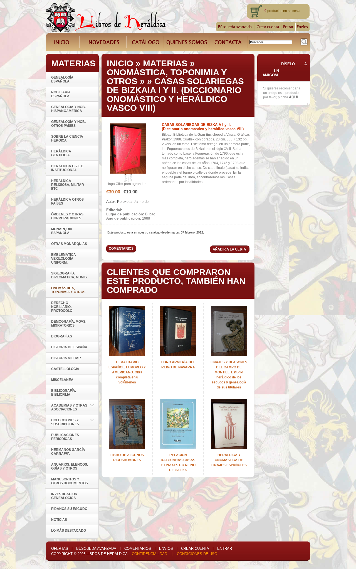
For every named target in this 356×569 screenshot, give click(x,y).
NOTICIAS (59, 520)
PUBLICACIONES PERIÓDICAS (65, 437)
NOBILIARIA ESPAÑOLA (61, 94)
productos (273, 11)
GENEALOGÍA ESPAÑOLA (62, 79)
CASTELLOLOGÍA (65, 369)
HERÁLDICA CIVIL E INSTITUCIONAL (67, 168)
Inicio (120, 63)
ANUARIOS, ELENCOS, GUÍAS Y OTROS (69, 466)
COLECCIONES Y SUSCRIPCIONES (65, 422)
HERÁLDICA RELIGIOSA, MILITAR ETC (67, 185)
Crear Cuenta (195, 548)
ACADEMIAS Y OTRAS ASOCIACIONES (69, 407)
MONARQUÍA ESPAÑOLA (61, 231)
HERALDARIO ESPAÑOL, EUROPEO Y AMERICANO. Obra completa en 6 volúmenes (127, 372)
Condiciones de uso (197, 554)
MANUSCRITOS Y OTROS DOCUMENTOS (69, 481)
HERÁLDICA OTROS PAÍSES (67, 201)
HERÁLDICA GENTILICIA (61, 153)
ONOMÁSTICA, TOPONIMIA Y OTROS (167, 76)
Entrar (224, 548)
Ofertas (59, 548)
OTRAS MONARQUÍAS (69, 244)
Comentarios (137, 548)
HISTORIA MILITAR (66, 358)
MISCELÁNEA (62, 380)
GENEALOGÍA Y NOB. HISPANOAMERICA (68, 109)
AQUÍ (293, 97)
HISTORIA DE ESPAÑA (69, 347)
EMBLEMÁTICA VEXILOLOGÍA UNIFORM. (63, 258)
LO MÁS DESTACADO (68, 530)
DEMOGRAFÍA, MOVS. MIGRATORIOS (68, 323)
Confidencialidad (149, 554)
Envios (166, 548)
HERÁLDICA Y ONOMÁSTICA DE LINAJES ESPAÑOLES (229, 460)
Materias (165, 63)
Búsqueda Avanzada (96, 548)
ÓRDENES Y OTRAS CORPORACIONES (67, 216)
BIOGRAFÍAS (61, 336)
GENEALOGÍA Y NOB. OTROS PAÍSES (68, 124)
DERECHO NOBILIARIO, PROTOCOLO (61, 307)
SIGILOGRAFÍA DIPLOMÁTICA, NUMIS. (69, 275)
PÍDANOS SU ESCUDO (69, 509)
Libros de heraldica (106, 554)
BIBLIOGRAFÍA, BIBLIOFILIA (63, 393)
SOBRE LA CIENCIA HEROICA (67, 138)
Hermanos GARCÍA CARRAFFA (68, 452)
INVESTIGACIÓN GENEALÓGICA (64, 496)
